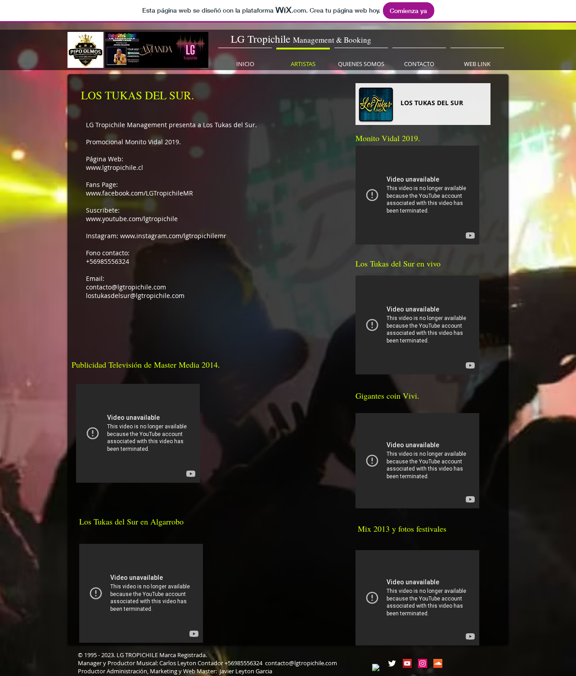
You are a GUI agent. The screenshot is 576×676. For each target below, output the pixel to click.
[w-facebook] (376, 668)
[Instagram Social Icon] (422, 663)
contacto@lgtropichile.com (126, 287)
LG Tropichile (262, 38)
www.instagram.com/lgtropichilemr (173, 235)
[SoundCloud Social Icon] (437, 663)
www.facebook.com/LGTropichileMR (139, 193)
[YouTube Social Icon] (407, 663)
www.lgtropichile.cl (114, 167)
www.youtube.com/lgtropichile (132, 218)
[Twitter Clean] (391, 663)
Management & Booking (332, 40)
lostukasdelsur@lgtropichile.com (135, 295)
